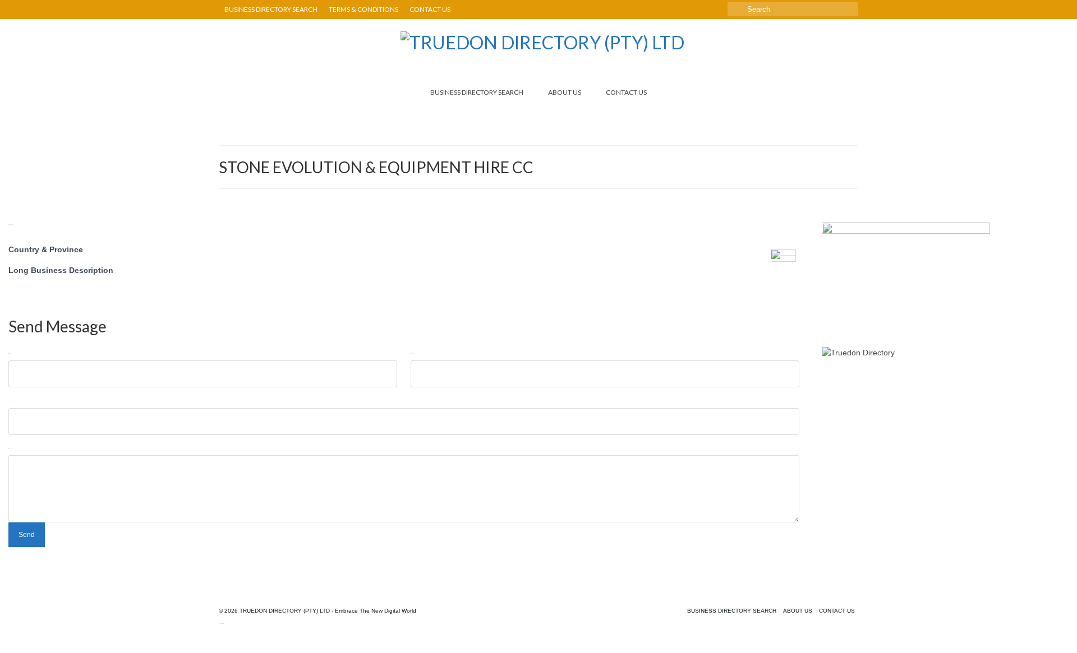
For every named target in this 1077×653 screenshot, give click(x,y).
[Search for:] (793, 9)
